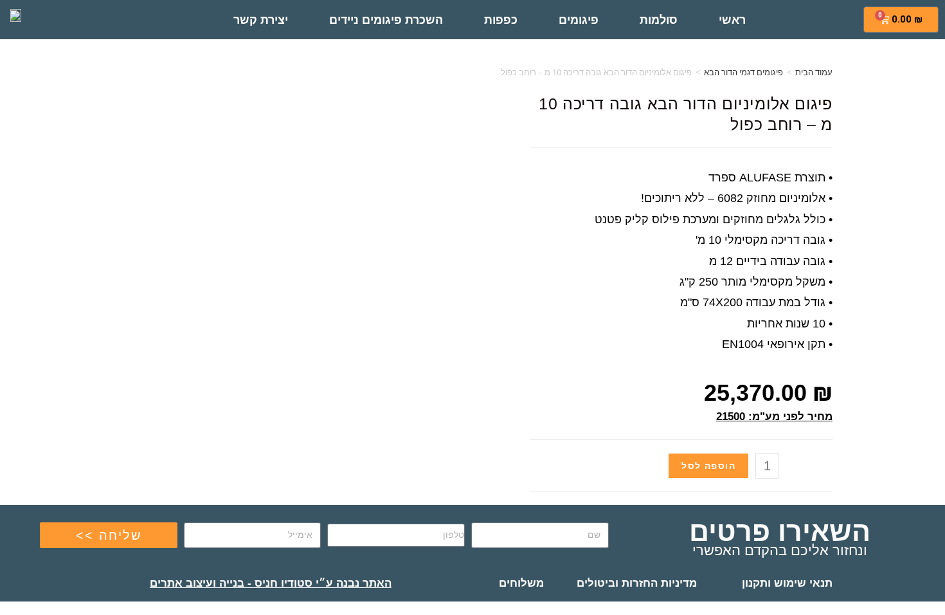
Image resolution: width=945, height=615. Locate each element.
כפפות (501, 20)
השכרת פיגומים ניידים (386, 20)
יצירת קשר (260, 20)
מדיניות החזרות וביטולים (637, 583)
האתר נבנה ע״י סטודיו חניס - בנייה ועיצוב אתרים (271, 583)
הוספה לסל (708, 466)
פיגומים (578, 20)
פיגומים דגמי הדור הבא (743, 72)
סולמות (659, 20)
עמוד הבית (814, 72)
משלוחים (521, 583)
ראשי (732, 20)
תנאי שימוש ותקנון (787, 583)
